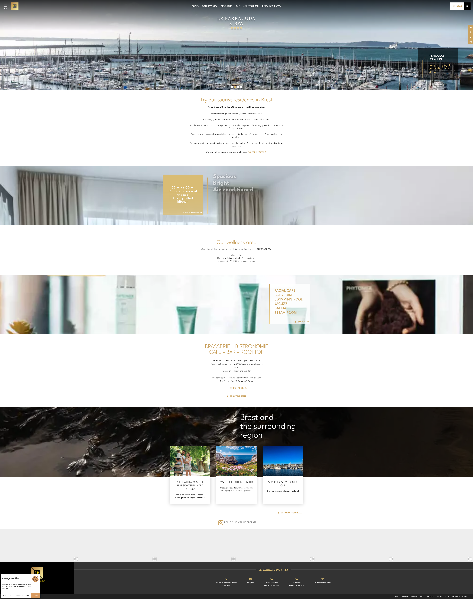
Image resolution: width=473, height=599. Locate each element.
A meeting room (251, 6)
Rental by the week (271, 6)
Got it (36, 595)
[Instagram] (39, 545)
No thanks (7, 595)
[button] (232, 87)
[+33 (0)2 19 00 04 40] (470, 27)
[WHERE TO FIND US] (470, 36)
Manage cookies (22, 595)
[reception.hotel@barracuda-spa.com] (470, 32)
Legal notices (429, 596)
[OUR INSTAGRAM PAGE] (470, 41)
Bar (238, 6)
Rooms (195, 6)
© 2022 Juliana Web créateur (456, 596)
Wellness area (209, 6)
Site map (440, 596)
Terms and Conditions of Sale (412, 596)
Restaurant (226, 6)
